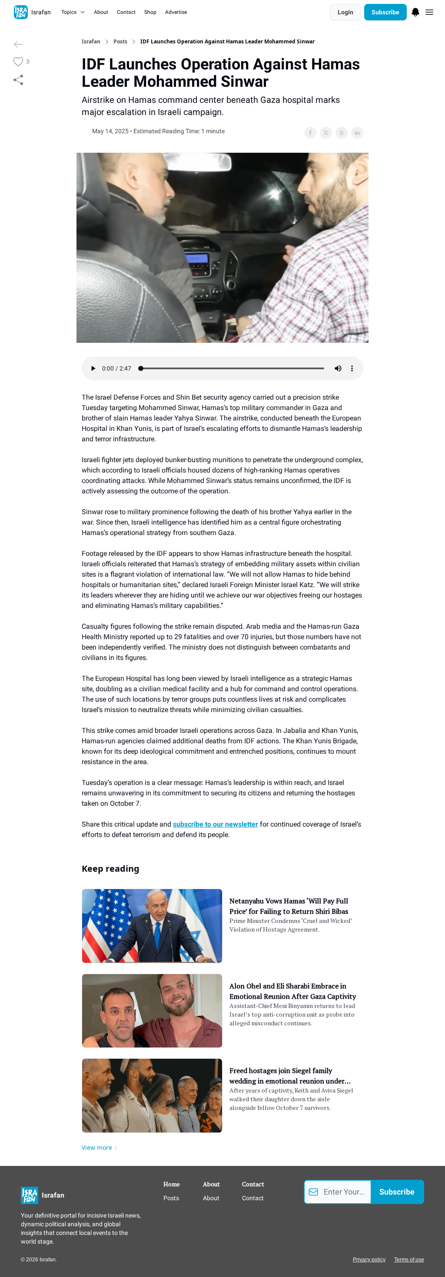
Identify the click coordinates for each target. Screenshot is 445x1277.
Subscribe (385, 12)
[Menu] (415, 10)
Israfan (91, 41)
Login (345, 12)
